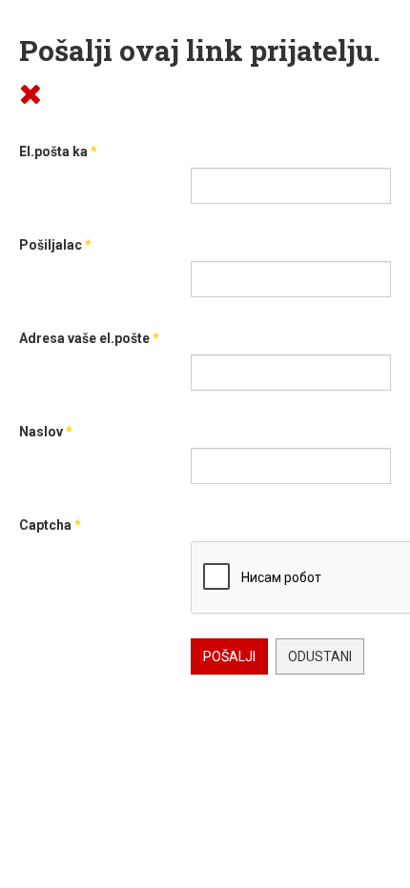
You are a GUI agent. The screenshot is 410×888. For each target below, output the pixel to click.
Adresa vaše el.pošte (89, 338)
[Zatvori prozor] (30, 92)
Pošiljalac (55, 244)
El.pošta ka (58, 151)
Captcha (50, 525)
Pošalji (229, 656)
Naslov (45, 431)
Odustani (320, 656)
